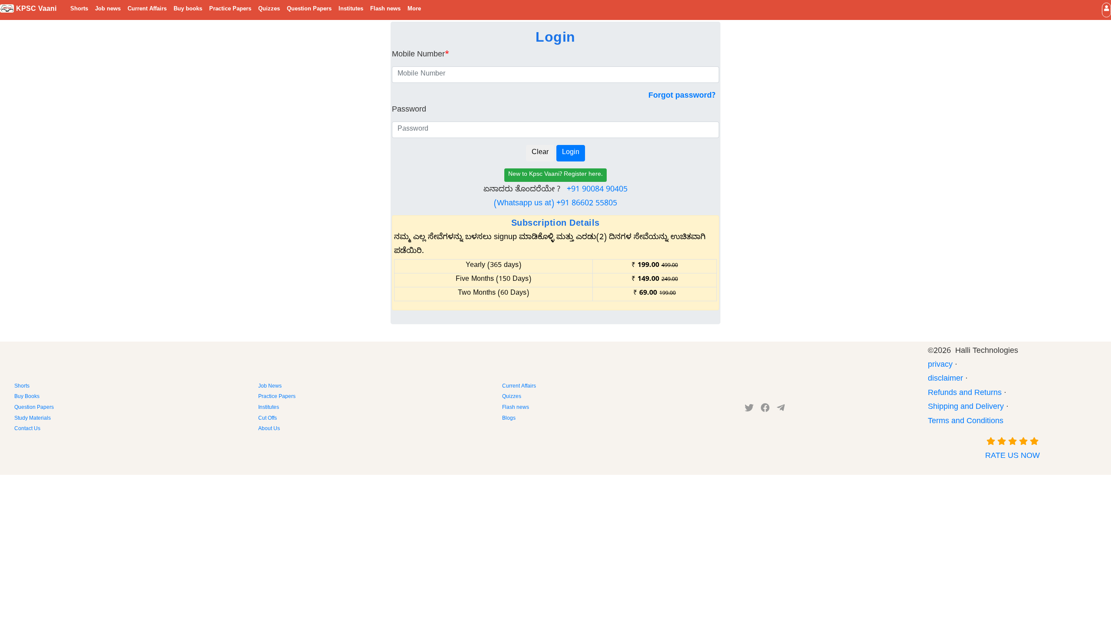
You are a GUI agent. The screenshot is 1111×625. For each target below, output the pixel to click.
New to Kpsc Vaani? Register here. (555, 175)
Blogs (509, 418)
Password (409, 110)
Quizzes (269, 9)
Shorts (79, 9)
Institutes (351, 9)
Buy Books (26, 397)
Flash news (385, 9)
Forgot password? (682, 96)
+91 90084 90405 (597, 190)
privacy (940, 365)
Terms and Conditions (965, 422)
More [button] (414, 9)
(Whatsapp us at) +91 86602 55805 (555, 204)
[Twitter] (749, 410)
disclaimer (945, 379)
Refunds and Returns (965, 393)
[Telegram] (781, 410)
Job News (270, 386)
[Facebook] (765, 410)
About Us (269, 429)
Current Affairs (147, 9)
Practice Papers (230, 9)
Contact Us (27, 429)
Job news (108, 9)
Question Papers (309, 9)
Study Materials (32, 418)
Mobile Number (420, 55)
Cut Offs (267, 418)
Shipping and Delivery (966, 407)
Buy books (188, 9)
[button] (1106, 10)
